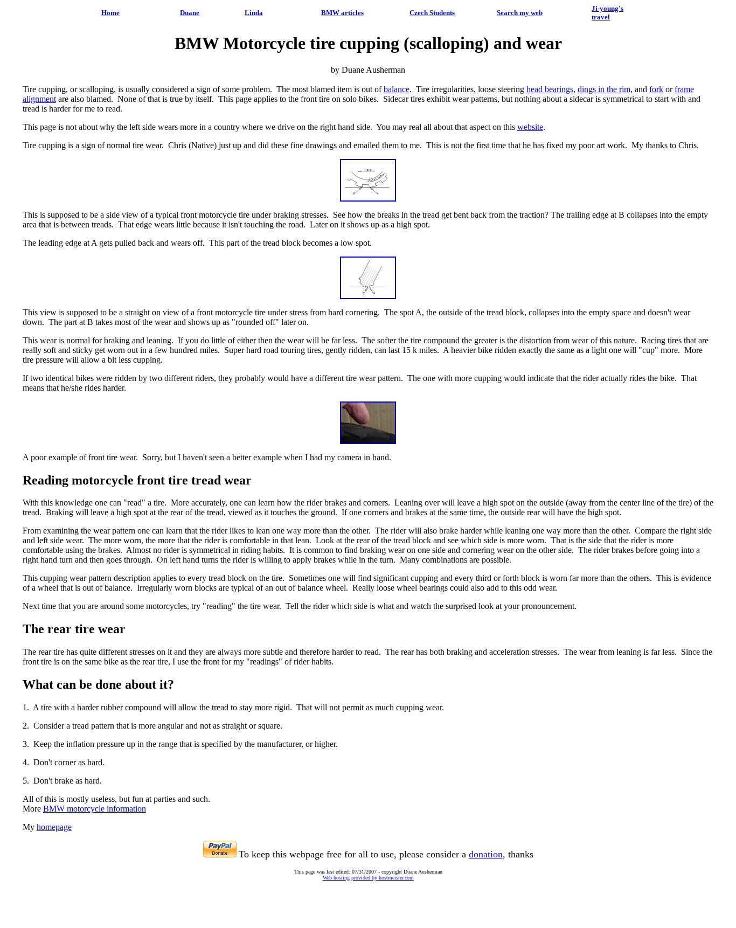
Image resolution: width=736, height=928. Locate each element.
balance (396, 89)
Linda (254, 13)
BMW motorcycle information (94, 808)
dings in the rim (604, 89)
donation (486, 854)
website (530, 126)
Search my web (520, 13)
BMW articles (342, 13)
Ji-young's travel (607, 12)
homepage (54, 827)
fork (656, 89)
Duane (189, 13)
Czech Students (432, 13)
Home (110, 13)
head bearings (549, 89)
